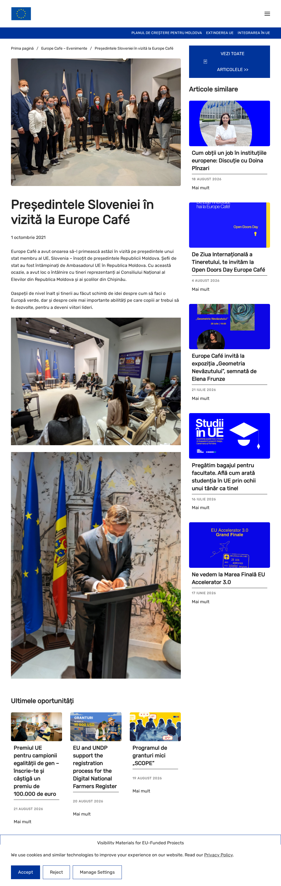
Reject (56, 872)
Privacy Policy (218, 854)
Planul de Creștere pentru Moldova (166, 33)
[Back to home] (21, 13)
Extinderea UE (220, 33)
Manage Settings (97, 872)
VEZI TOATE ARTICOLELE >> (232, 61)
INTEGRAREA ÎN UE (254, 33)
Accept (25, 872)
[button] (267, 13)
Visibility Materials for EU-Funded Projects (140, 842)
